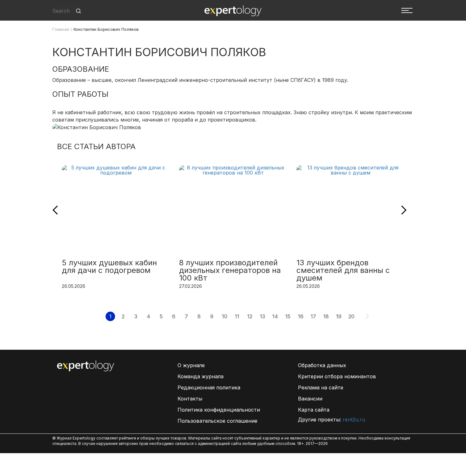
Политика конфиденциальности (219, 410)
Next (402, 210)
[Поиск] (78, 11)
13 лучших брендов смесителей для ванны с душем (343, 270)
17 (313, 316)
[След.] (367, 316)
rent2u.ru (354, 419)
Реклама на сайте (320, 387)
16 (300, 316)
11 (237, 316)
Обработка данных (322, 365)
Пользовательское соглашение (217, 421)
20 (351, 316)
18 (326, 316)
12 (249, 316)
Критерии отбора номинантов (337, 376)
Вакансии (310, 398)
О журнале (191, 365)
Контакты (190, 398)
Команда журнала (200, 376)
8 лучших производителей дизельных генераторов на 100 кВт (230, 270)
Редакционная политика (209, 387)
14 (275, 316)
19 (338, 316)
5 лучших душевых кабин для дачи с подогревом (109, 267)
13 (262, 316)
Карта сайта (313, 410)
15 (287, 316)
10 (224, 316)
